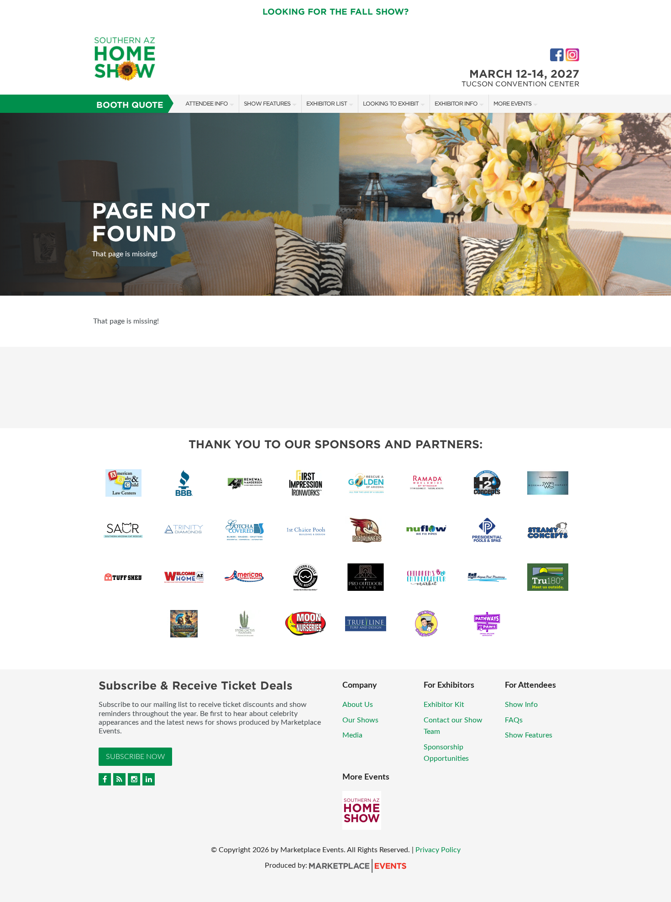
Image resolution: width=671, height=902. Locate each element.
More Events (512, 103)
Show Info (521, 704)
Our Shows (360, 720)
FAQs (514, 720)
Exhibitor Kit (444, 704)
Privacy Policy (438, 850)
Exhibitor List (326, 103)
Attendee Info (206, 103)
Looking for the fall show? (335, 11)
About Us (357, 704)
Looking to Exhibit (391, 103)
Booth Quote (129, 105)
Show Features (267, 103)
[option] (335, 204)
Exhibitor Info (456, 103)
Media (352, 735)
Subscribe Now (135, 756)
